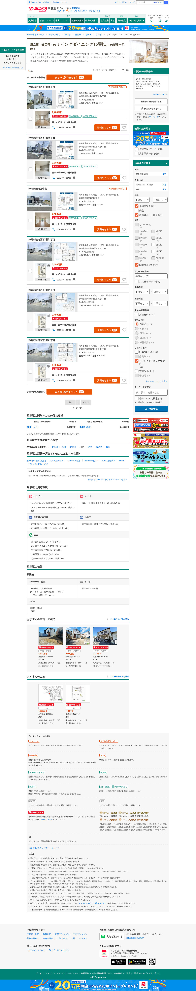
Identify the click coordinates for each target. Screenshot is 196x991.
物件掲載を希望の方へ (102, 973)
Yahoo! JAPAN (121, 2)
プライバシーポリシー (45, 973)
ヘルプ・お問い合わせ (150, 973)
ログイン (61, 10)
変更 (164, 174)
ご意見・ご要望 (131, 973)
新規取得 (76, 8)
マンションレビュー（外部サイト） (92, 903)
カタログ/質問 (135, 20)
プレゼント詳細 (46, 819)
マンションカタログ (36, 950)
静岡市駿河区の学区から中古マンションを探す (107, 479)
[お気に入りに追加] (124, 127)
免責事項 (118, 973)
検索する (153, 408)
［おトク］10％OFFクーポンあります (84, 10)
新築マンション (47, 20)
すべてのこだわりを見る (156, 381)
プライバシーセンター (68, 973)
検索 (166, 2)
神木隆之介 (158, 2)
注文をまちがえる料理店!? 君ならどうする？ (47, 2)
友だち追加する (114, 936)
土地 (112, 20)
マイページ (154, 116)
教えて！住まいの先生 (59, 950)
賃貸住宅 (32, 20)
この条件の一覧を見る (119, 619)
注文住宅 (105, 20)
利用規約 (85, 973)
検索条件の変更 (143, 163)
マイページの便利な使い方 (12, 67)
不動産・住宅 (33, 934)
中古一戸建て (91, 20)
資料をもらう (106, 127)
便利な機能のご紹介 (135, 937)
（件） (33, 426)
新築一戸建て (77, 20)
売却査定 (122, 20)
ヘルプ (131, 2)
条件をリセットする (160, 94)
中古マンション (63, 20)
